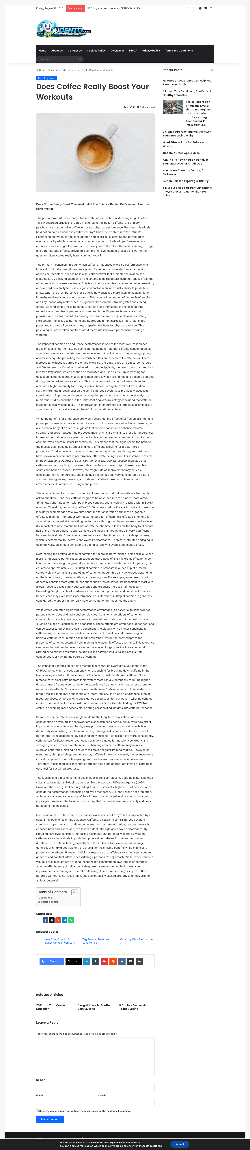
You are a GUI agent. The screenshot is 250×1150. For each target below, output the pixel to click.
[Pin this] (58, 920)
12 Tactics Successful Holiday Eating (133, 1007)
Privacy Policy (151, 50)
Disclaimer (117, 50)
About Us (57, 50)
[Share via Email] (130, 961)
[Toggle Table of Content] (73, 892)
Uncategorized (56, 70)
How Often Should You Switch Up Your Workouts (59, 941)
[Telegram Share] (64, 920)
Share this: (46, 897)
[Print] (139, 961)
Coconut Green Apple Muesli (182, 153)
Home (42, 50)
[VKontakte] (122, 961)
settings (157, 1146)
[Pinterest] (104, 961)
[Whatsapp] (71, 920)
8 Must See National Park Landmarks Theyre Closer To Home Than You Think (187, 191)
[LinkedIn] (86, 961)
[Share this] (45, 920)
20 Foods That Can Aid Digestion (51, 1007)
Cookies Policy (96, 50)
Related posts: (49, 901)
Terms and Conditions (179, 50)
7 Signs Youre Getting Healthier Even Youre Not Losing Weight (187, 133)
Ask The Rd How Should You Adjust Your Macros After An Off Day (185, 161)
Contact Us (75, 50)
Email (40, 1095)
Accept (180, 1144)
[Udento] (64, 28)
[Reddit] (113, 961)
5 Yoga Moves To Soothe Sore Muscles (94, 1007)
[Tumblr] (95, 961)
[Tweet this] (52, 920)
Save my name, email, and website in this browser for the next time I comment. (85, 1111)
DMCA (133, 50)
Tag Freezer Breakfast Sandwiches (95, 941)
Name (40, 1079)
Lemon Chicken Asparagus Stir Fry (185, 181)
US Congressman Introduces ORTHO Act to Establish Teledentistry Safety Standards (135, 8)
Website (102, 1095)
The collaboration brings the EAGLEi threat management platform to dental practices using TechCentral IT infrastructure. (200, 113)
